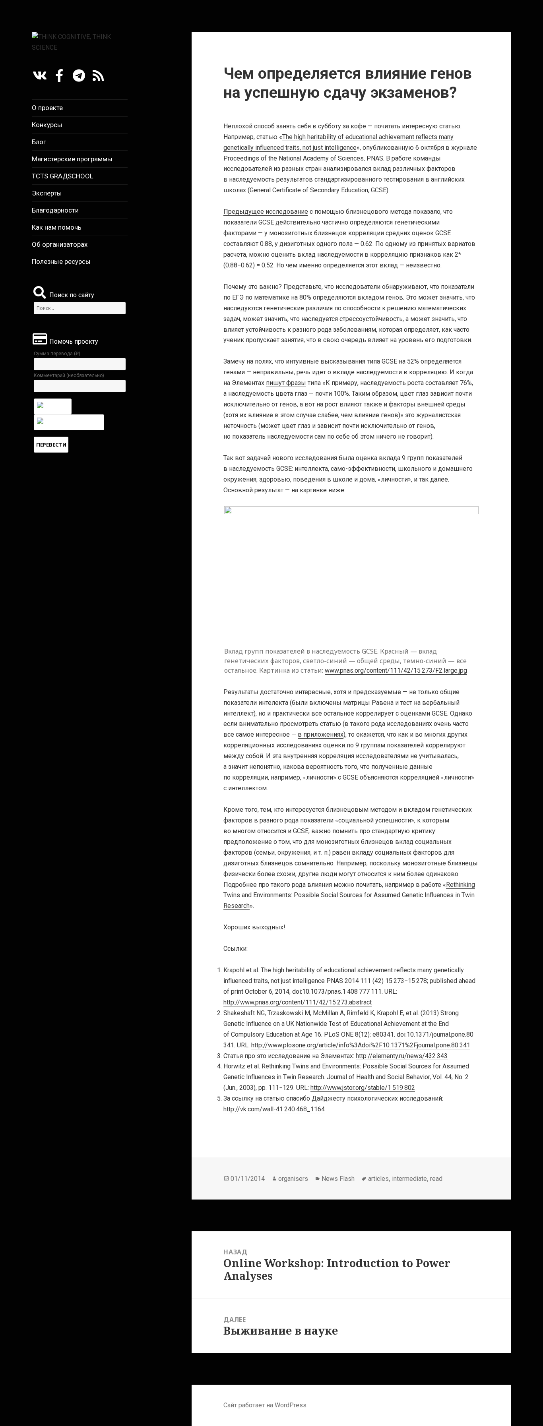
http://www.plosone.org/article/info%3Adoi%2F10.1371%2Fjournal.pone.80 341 (360, 1045)
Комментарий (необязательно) (69, 375)
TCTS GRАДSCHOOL (62, 176)
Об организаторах (59, 244)
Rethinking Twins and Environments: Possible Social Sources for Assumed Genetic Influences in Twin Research (349, 895)
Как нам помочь (56, 227)
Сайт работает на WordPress (264, 1405)
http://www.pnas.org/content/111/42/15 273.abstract (297, 1002)
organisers (293, 1178)
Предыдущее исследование (265, 211)
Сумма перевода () (57, 353)
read (436, 1178)
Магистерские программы (72, 159)
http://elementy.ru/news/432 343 (402, 1056)
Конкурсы (47, 125)
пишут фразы (286, 383)
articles (378, 1178)
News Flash (338, 1178)
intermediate (409, 1178)
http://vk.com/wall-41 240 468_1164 (274, 1109)
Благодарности (55, 210)
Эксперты (47, 193)
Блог (39, 142)
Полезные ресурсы (61, 261)
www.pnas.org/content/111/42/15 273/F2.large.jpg (396, 670)
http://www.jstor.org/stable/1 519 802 (362, 1087)
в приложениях (320, 734)
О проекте (47, 108)
